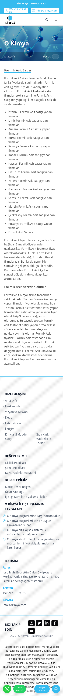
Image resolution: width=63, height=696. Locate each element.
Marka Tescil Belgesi (17, 487)
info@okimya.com (46, 10)
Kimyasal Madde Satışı (15, 437)
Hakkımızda (11, 406)
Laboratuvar (12, 423)
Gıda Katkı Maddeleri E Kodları (42, 439)
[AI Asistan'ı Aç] (56, 689)
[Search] (47, 20)
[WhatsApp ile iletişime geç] (7, 689)
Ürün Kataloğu (13, 492)
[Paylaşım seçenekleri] (55, 56)
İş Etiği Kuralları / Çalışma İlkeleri (25, 497)
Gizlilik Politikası (14, 463)
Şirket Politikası (14, 468)
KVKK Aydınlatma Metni (19, 473)
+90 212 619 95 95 (17, 10)
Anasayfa (9, 56)
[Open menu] (56, 19)
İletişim (9, 429)
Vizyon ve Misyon (15, 412)
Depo (7, 417)
